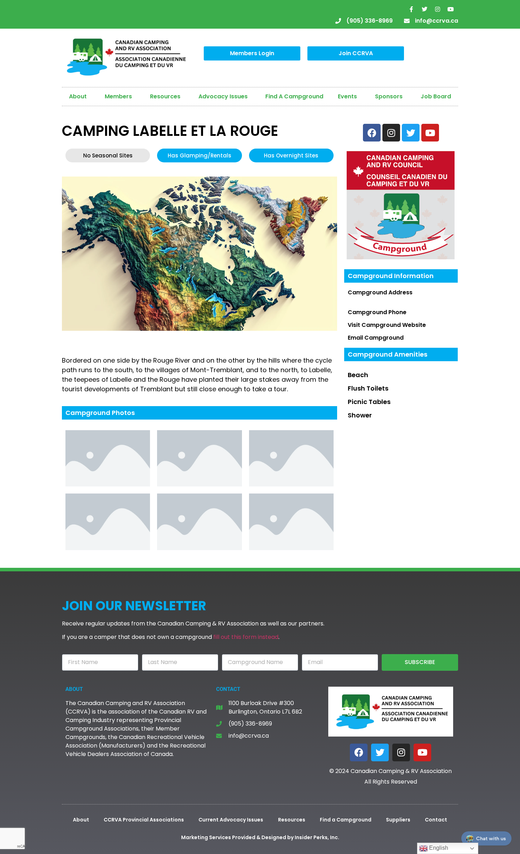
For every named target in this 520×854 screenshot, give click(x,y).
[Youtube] (450, 9)
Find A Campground (294, 96)
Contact (436, 819)
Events (347, 96)
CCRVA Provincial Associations (144, 819)
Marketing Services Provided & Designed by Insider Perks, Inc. (260, 837)
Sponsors (389, 96)
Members (118, 96)
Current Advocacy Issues (230, 819)
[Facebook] (359, 752)
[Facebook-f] (411, 9)
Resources (165, 96)
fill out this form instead (245, 637)
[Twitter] (424, 9)
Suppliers (398, 819)
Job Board (436, 96)
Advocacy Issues (223, 96)
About (78, 96)
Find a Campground (345, 819)
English (438, 848)
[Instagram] (437, 9)
